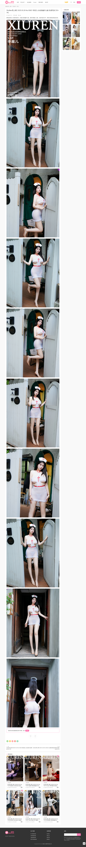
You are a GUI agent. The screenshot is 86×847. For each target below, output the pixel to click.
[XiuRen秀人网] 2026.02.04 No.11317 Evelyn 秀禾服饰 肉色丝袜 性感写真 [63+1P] (51, 785)
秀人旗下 (23, 2)
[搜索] (71, 2)
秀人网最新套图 (33, 833)
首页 (18, 2)
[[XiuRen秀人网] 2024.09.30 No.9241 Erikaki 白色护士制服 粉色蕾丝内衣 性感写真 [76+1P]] (67, 17)
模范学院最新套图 (34, 839)
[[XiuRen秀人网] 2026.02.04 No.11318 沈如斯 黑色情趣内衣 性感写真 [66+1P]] (33, 768)
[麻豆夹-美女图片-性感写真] (9, 2)
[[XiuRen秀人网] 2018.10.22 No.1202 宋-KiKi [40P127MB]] (67, 43)
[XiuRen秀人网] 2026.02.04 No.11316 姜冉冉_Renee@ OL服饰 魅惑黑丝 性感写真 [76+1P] (14, 819)
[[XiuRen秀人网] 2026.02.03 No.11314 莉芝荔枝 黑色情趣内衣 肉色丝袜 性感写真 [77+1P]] (51, 803)
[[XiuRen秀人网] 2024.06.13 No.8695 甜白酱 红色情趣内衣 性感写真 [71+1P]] (76, 17)
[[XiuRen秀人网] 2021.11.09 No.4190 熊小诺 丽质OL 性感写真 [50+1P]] (76, 43)
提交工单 (50, 843)
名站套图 (29, 2)
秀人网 (15, 15)
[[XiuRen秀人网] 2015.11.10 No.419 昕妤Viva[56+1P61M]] (67, 30)
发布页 (46, 2)
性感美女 (48, 833)
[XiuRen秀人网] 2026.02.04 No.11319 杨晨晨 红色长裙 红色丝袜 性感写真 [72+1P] (14, 785)
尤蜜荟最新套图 (33, 837)
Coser (34, 2)
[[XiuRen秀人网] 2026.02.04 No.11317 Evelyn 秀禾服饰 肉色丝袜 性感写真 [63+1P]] (51, 768)
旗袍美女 (48, 839)
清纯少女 (48, 835)
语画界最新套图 (33, 835)
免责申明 (47, 843)
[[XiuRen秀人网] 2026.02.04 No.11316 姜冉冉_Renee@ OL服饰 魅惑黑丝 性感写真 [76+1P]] (14, 803)
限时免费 (41, 2)
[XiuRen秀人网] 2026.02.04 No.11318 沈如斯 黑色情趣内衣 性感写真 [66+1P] (32, 785)
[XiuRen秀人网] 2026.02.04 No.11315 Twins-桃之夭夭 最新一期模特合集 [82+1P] (32, 819)
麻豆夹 (44, 843)
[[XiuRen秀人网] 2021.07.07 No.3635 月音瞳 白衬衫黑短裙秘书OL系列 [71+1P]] (76, 30)
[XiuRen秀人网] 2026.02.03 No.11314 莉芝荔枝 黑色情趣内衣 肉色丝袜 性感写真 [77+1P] (51, 819)
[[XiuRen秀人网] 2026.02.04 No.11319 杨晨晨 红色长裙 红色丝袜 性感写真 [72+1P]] (14, 768)
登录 (27, 730)
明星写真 (48, 837)
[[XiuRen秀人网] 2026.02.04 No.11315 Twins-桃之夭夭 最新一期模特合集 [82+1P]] (33, 803)
